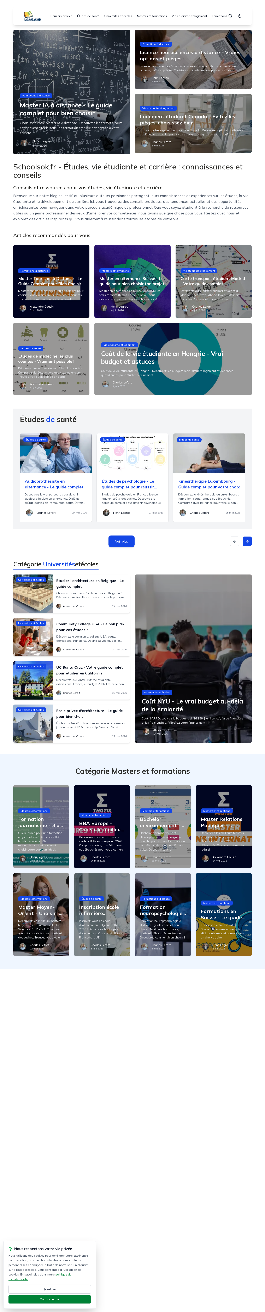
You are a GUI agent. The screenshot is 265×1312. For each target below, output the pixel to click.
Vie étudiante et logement (189, 16)
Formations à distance (227, 16)
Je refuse (50, 1289)
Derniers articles (61, 16)
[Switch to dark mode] (239, 16)
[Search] (230, 16)
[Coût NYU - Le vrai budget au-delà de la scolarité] (193, 658)
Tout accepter (49, 1299)
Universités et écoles (118, 16)
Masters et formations (152, 16)
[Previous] (234, 541)
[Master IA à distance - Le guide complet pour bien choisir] (71, 92)
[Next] (247, 541)
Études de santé (88, 16)
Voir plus (121, 541)
